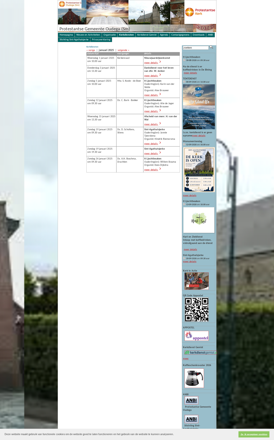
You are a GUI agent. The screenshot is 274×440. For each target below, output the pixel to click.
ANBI (210, 35)
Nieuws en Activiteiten (88, 35)
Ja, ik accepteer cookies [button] (254, 434)
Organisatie (110, 35)
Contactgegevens (180, 35)
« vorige (90, 50)
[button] (174, 434)
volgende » (123, 50)
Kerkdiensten (126, 35)
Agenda (164, 35)
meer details (151, 63)
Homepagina (66, 35)
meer (186, 358)
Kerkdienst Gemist (147, 35)
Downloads (198, 35)
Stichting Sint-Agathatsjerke (74, 39)
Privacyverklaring (101, 39)
